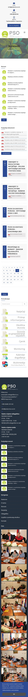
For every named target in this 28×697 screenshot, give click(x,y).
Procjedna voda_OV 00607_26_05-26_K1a (14, 143)
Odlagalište (4, 514)
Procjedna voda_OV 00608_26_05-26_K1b (14, 140)
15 (4, 273)
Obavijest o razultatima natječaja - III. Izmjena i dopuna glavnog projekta (12, 133)
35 (11, 282)
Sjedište (14, 19)
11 (10, 270)
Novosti (3, 506)
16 (7, 273)
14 (21, 270)
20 (21, 273)
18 (14, 273)
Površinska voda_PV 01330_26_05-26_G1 (14, 146)
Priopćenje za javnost (15, 256)
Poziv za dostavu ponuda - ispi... (17, 216)
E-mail (14, 5)
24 (14, 276)
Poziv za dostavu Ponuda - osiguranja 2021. (15, 229)
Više (4, 120)
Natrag (4, 294)
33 (4, 282)
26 (21, 276)
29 (11, 279)
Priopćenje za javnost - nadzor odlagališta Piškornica (15, 250)
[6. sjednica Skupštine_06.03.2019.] (14, 642)
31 (18, 279)
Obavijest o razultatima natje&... (15, 196)
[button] (10, 690)
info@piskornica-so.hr (8, 409)
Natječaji (4, 510)
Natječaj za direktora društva (15, 76)
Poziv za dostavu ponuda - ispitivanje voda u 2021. (16, 211)
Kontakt (3, 521)
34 (7, 282)
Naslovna (10, 50)
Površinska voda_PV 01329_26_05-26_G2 (14, 149)
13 (17, 270)
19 (18, 273)
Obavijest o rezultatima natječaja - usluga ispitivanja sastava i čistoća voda (16, 166)
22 (7, 276)
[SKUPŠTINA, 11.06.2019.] (14, 538)
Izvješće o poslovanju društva (10, 517)
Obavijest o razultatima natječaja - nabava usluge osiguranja (16, 189)
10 (7, 270)
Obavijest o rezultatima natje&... (15, 174)
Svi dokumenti (6, 153)
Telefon (14, 12)
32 (21, 279)
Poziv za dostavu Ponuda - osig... (15, 235)
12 (14, 270)
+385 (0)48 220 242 (7, 404)
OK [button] (14, 694)
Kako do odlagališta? (14, 25)
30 (14, 279)
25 (18, 276)
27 (4, 279)
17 (11, 273)
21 (4, 276)
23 (11, 276)
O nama (3, 503)
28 (7, 279)
